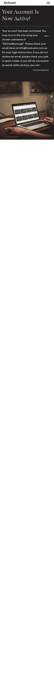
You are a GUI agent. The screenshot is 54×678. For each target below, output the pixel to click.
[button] (48, 2)
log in (46, 36)
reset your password (41, 70)
